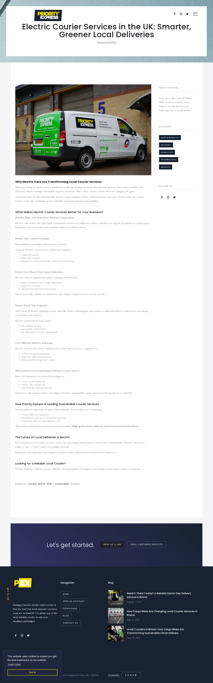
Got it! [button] (32, 672)
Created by (113, 675)
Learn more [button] (14, 664)
